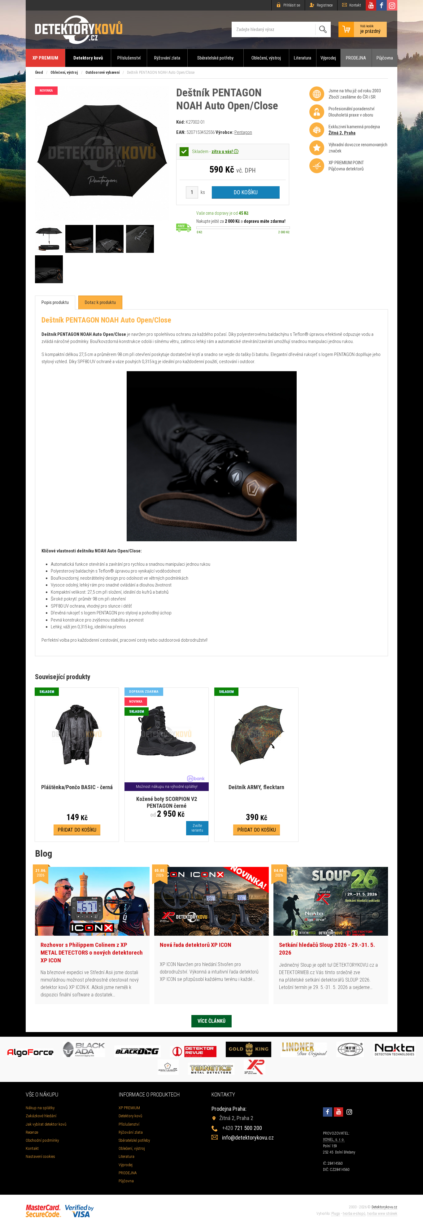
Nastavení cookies (40, 1156)
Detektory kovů (88, 58)
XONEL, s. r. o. (334, 1139)
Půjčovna (385, 58)
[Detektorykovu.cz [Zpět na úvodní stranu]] (78, 30)
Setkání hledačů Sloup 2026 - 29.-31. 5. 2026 (327, 948)
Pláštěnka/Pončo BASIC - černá (77, 787)
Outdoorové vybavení (102, 72)
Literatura (302, 58)
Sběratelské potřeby (215, 58)
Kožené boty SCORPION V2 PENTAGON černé (166, 802)
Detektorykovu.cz (384, 1207)
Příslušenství (129, 58)
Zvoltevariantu (197, 828)
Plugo (335, 1213)
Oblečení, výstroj (266, 58)
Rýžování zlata (167, 58)
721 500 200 (242, 1128)
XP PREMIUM (45, 58)
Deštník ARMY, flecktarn (256, 787)
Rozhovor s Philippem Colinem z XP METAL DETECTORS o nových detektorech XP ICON (92, 952)
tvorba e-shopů (354, 1213)
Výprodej (328, 58)
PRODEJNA (356, 58)
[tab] (55, 303)
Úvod (39, 72)
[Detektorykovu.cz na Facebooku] (381, 5)
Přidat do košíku (77, 830)
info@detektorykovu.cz (248, 1137)
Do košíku (246, 192)
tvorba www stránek (382, 1213)
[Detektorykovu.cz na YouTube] (371, 5)
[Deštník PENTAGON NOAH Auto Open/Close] (102, 219)
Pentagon (243, 132)
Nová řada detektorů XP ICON (195, 944)
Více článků (211, 1021)
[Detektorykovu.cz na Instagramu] (392, 5)
